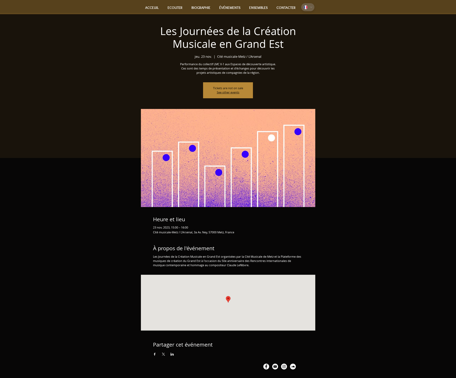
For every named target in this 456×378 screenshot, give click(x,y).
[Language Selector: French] (307, 7)
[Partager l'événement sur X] (163, 354)
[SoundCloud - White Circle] (293, 366)
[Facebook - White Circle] (266, 366)
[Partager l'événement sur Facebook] (154, 354)
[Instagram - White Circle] (284, 366)
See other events (228, 92)
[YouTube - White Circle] (275, 366)
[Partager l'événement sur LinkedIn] (172, 354)
